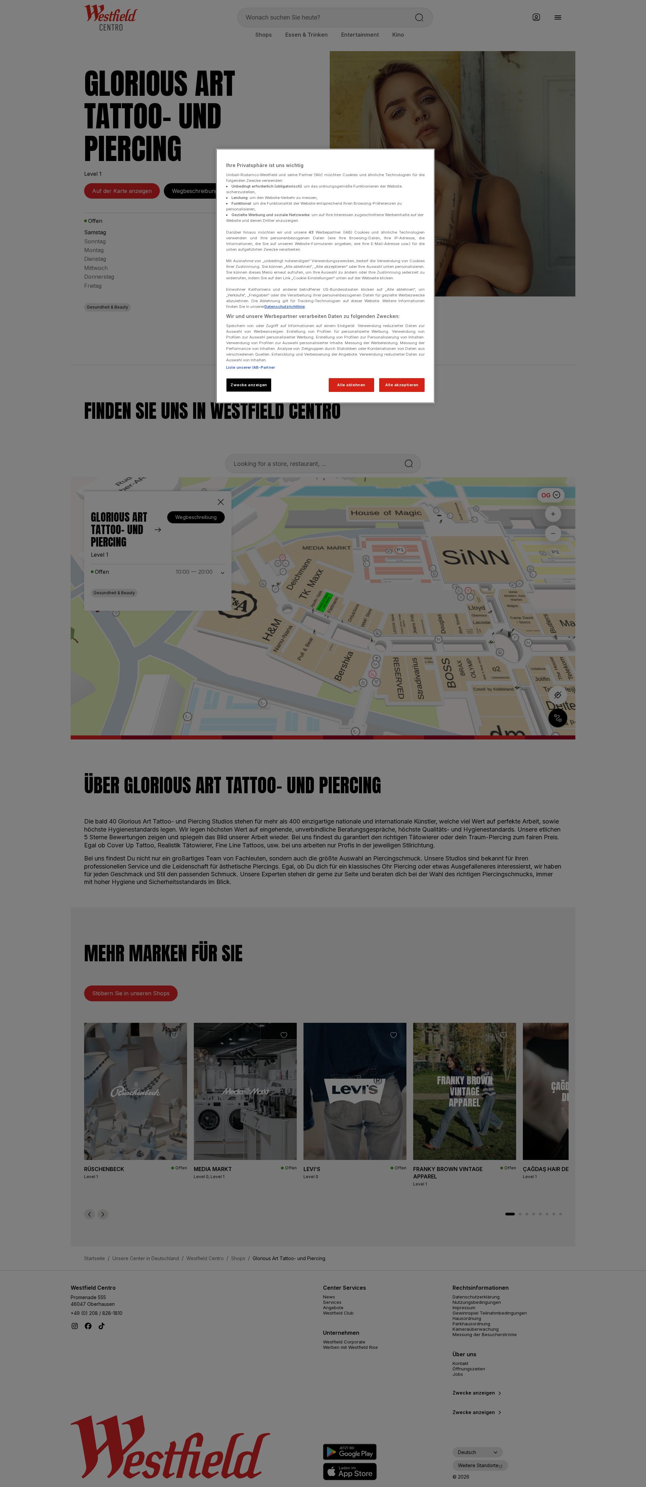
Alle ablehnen (351, 385)
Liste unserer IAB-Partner (250, 367)
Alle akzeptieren (402, 385)
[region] (325, 276)
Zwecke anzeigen (248, 385)
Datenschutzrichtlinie (284, 306)
